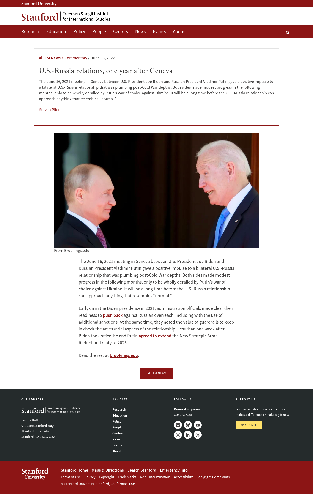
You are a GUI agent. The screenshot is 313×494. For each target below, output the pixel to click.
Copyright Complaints (213, 477)
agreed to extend (155, 335)
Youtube (198, 425)
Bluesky (188, 425)
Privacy (89, 477)
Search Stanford (141, 470)
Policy (79, 31)
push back (113, 315)
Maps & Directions (108, 470)
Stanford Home (74, 470)
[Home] (66, 16)
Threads (198, 435)
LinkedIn (188, 435)
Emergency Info (174, 470)
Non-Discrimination (155, 477)
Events (159, 31)
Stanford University (39, 3)
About (179, 31)
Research (30, 31)
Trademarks (127, 477)
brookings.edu (124, 355)
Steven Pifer (49, 109)
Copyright (106, 477)
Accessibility (183, 477)
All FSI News (50, 57)
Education (56, 31)
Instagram (178, 435)
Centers (120, 31)
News (140, 31)
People (99, 31)
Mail (178, 425)
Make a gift (248, 425)
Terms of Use (71, 477)
